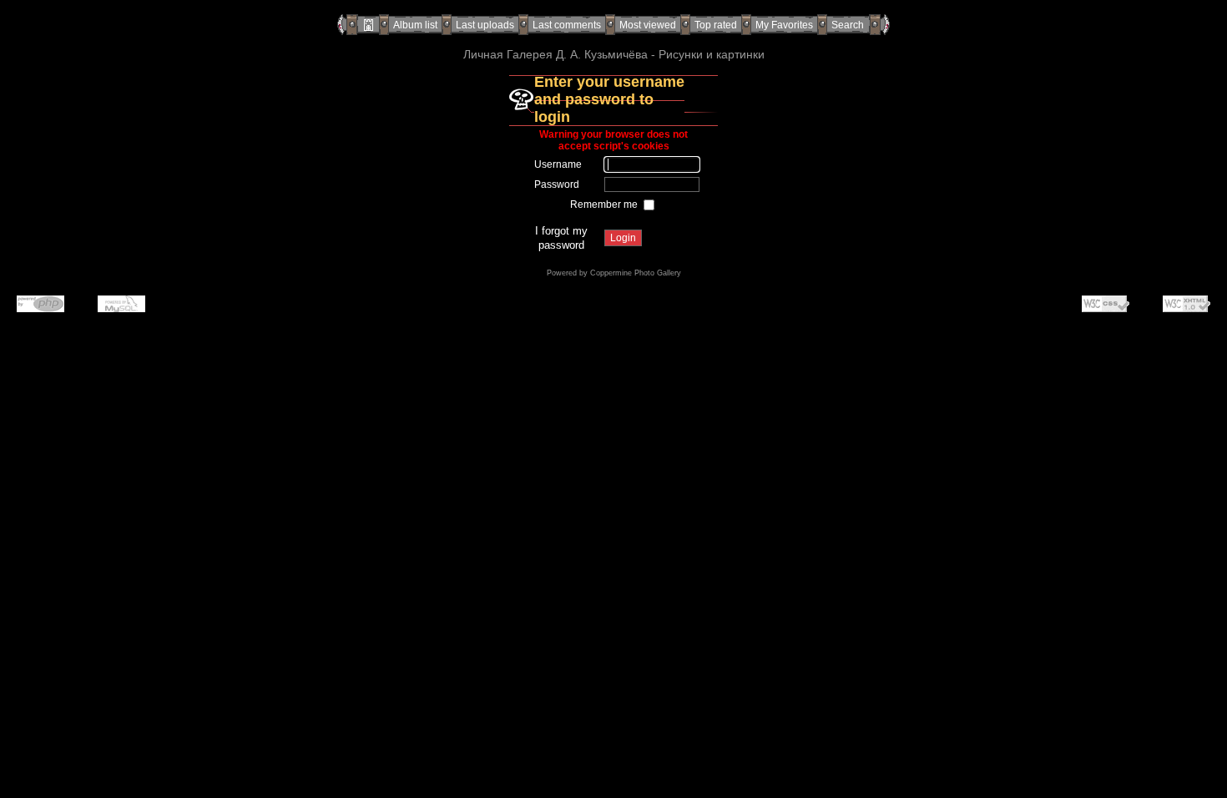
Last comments (567, 25)
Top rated (715, 25)
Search (847, 25)
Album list (415, 25)
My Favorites (784, 25)
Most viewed (647, 25)
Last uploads (485, 25)
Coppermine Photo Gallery (635, 273)
